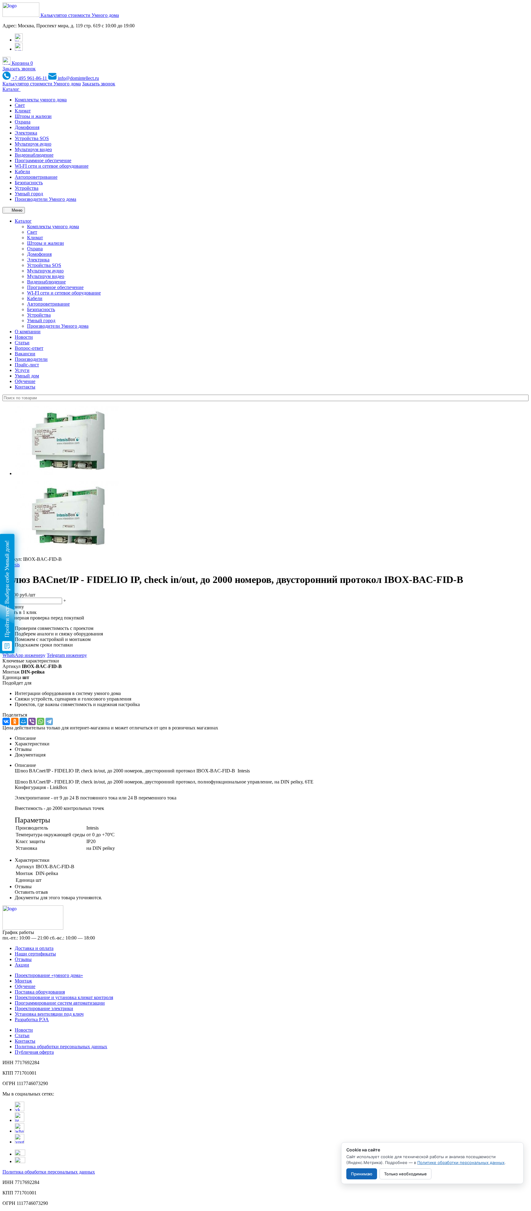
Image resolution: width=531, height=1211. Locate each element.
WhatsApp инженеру (23, 655)
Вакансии (25, 353)
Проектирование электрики (44, 1008)
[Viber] (32, 721)
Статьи (22, 342)
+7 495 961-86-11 (29, 78)
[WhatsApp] (40, 721)
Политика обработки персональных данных (61, 1046)
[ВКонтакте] (6, 721)
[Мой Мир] (23, 721)
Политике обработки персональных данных (461, 1162)
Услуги (22, 370)
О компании (28, 331)
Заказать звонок (19, 68)
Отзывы (23, 959)
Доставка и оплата (34, 948)
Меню (16, 210)
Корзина (21, 63)
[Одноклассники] (14, 721)
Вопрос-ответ (29, 348)
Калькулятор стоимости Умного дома (80, 15)
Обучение (25, 381)
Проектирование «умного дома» (49, 975)
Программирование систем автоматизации (60, 1003)
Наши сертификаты (35, 953)
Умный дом (27, 375)
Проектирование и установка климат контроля (64, 997)
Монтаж (23, 980)
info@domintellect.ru (78, 78)
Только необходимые (405, 1173)
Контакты (25, 386)
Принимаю (361, 1173)
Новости (24, 337)
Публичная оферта (34, 1052)
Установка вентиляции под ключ (49, 1014)
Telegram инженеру (67, 655)
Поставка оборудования (40, 991)
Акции (22, 964)
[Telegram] (49, 721)
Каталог (11, 89)
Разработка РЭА (32, 1019)
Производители (31, 359)
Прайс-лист (27, 364)
